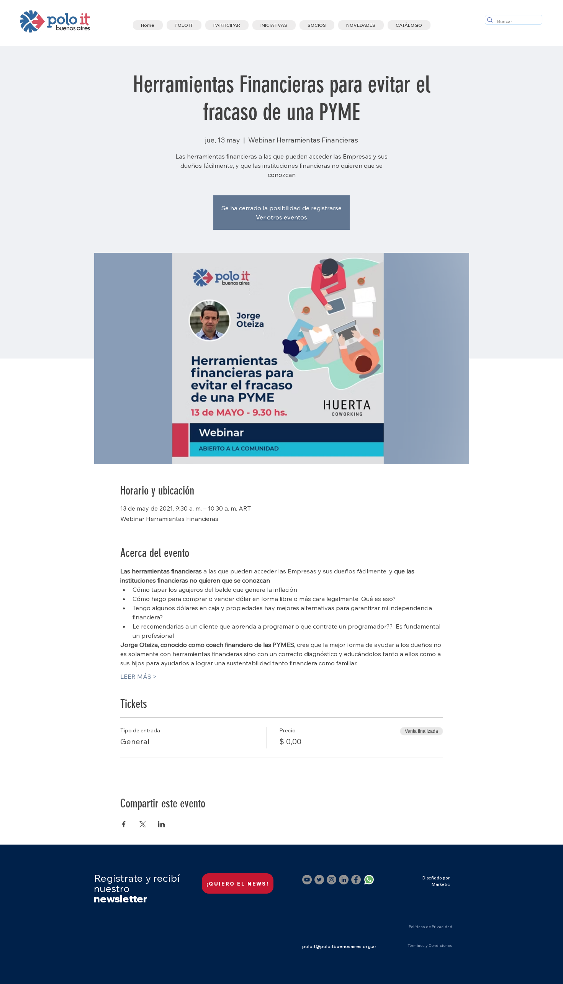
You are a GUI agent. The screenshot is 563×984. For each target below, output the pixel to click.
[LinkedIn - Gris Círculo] (344, 879)
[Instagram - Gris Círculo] (331, 879)
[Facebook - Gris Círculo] (356, 879)
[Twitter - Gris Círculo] (319, 879)
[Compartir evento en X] (142, 824)
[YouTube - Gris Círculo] (307, 879)
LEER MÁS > (138, 676)
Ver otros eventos (281, 217)
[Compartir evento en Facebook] (124, 824)
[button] (184, 25)
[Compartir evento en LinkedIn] (161, 824)
